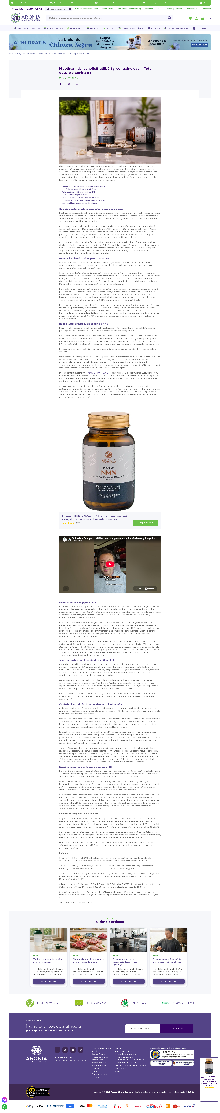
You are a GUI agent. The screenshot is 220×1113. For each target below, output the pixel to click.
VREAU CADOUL (133, 561)
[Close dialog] (152, 544)
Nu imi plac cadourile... (133, 568)
